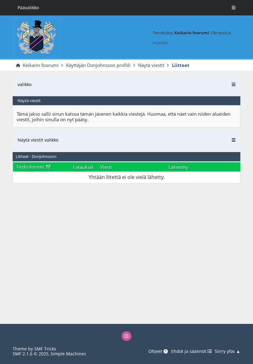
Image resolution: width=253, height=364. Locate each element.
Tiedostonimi (30, 166)
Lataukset (83, 167)
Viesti (106, 167)
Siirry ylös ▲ (227, 351)
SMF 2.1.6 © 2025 (30, 354)
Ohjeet (156, 351)
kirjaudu (160, 42)
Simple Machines (68, 354)
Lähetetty (178, 167)
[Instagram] (126, 336)
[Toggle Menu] (233, 7)
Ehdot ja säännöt (189, 351)
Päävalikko (28, 7)
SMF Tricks (45, 349)
